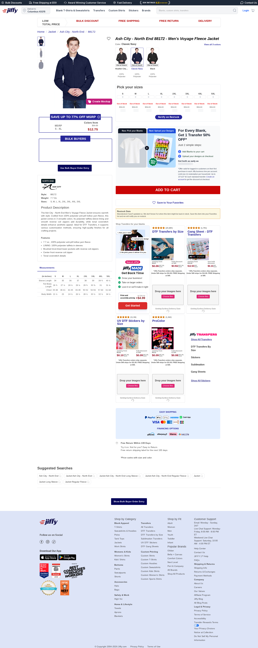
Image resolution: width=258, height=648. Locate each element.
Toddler (171, 538)
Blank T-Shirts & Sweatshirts (73, 10)
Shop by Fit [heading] (174, 519)
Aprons (117, 612)
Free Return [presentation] (169, 20)
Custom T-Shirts (149, 559)
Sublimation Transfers (151, 538)
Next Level (173, 562)
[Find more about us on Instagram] (48, 542)
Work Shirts (120, 546)
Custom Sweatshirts (151, 567)
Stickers (133, 10)
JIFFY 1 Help (201, 556)
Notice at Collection (203, 632)
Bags (116, 589)
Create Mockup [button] (101, 101)
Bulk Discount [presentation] (87, 20)
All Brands (173, 570)
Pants (117, 569)
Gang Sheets (198, 371)
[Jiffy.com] (10, 10)
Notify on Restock (168, 117)
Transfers (99, 10)
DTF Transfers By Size (201, 348)
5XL (213, 94)
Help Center (200, 548)
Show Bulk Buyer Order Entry (129, 501)
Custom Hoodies (149, 563)
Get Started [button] (132, 305)
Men (170, 531)
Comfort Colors (175, 558)
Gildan (171, 550)
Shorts (117, 576)
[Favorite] (108, 38)
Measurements (47, 267)
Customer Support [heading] (205, 519)
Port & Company (176, 566)
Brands (146, 10)
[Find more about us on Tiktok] (54, 542)
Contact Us (199, 552)
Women (171, 527)
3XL (187, 94)
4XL (200, 94)
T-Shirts (118, 527)
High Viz (118, 599)
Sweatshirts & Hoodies (125, 531)
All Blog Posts (201, 603)
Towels (117, 608)
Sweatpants (120, 572)
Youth (170, 535)
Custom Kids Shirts (150, 571)
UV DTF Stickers (149, 542)
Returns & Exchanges (204, 572)
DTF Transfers (148, 531)
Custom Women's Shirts (152, 575)
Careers (198, 587)
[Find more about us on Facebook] (41, 542)
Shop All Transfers (201, 339)
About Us (198, 583)
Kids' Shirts (119, 559)
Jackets (118, 542)
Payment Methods (203, 575)
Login (246, 10)
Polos (117, 535)
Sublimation (198, 364)
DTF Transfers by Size (152, 535)
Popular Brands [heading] (177, 546)
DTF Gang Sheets (150, 546)
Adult (170, 523)
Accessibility (200, 618)
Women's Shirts (122, 555)
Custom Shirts (117, 10)
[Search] (234, 10)
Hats (116, 586)
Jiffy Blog (198, 599)
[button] (74, 72)
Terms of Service (202, 614)
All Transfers (147, 527)
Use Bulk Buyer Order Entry (74, 168)
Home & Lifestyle (123, 604)
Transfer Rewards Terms (206, 622)
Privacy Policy (201, 610)
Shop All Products (176, 574)
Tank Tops (119, 538)
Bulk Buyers (75, 138)
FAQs (196, 560)
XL (161, 94)
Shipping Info (200, 568)
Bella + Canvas (175, 554)
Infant (170, 542)
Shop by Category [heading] (125, 519)
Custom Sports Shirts (151, 579)
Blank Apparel (121, 523)
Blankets (118, 616)
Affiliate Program (202, 595)
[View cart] (253, 10)
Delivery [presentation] (205, 20)
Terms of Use (153, 646)
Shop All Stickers (200, 380)
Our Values (199, 591)
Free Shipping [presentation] (129, 20)
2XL (174, 94)
